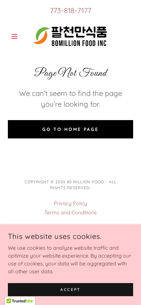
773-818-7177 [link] (70, 10)
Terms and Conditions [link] (70, 212)
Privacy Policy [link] (70, 203)
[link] (70, 36)
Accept (70, 289)
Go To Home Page (70, 129)
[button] (17, 36)
